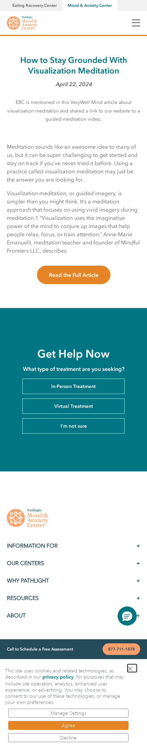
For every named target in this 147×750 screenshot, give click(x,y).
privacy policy (58, 677)
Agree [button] (68, 725)
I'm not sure (74, 426)
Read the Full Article (73, 274)
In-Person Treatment (73, 386)
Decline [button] (68, 738)
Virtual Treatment (73, 406)
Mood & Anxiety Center (90, 5)
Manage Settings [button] (68, 713)
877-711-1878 (121, 649)
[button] (132, 668)
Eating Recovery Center (34, 5)
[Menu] (136, 22)
